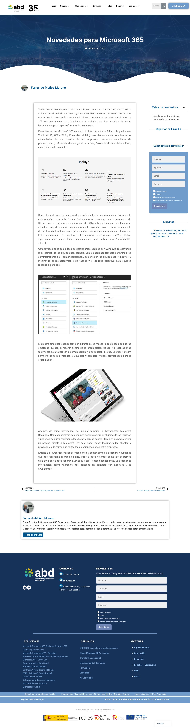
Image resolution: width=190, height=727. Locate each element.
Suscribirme (159, 206)
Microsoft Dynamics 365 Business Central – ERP (45, 646)
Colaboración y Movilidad (164, 230)
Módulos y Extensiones (33, 649)
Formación (85, 668)
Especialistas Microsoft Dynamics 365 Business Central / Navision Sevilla (95, 694)
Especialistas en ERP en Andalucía (150, 694)
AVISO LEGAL (111, 699)
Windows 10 (163, 236)
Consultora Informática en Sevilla (40, 694)
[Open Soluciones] (87, 6)
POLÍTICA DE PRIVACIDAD (156, 699)
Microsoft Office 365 (167, 233)
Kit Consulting (86, 678)
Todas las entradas (33, 535)
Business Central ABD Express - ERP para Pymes (45, 656)
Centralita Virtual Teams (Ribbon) (38, 670)
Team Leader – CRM (32, 676)
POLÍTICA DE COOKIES (131, 699)
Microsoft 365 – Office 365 (35, 660)
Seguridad (84, 673)
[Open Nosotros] (70, 6)
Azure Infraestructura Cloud (36, 663)
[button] (184, 107)
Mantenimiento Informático (92, 663)
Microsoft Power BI (31, 687)
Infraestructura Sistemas (34, 666)
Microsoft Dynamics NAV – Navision (39, 653)
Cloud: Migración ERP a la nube (94, 653)
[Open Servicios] (103, 6)
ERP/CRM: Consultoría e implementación (99, 648)
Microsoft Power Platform (35, 683)
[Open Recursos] (138, 6)
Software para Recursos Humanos (39, 680)
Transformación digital (90, 658)
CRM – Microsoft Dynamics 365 (37, 673)
